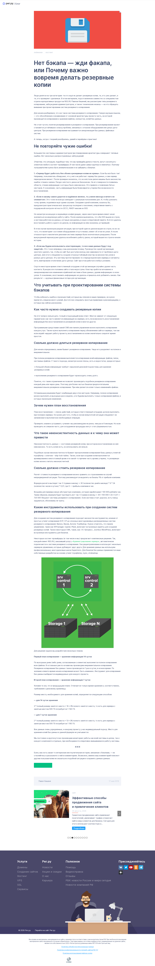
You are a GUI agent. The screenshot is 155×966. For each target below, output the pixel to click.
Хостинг (49, 52)
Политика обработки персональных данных (77, 947)
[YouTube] (131, 867)
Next (119, 813)
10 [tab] (87, 837)
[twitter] (126, 867)
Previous (36, 813)
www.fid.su (97, 960)
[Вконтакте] (121, 867)
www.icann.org (69, 960)
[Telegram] (141, 867)
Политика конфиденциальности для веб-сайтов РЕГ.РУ (77, 950)
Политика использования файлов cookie (77, 953)
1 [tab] (68, 837)
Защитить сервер (43, 765)
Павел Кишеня (45, 781)
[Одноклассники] (136, 867)
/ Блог (17, 3)
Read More (78, 828)
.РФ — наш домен (58, 960)
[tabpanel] (77, 811)
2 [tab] (70, 837)
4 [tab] (74, 837)
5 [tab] (76, 837)
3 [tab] (72, 837)
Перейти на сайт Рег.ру (45, 930)
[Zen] (121, 872)
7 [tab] (80, 837)
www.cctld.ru (82, 959)
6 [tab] (78, 837)
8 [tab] (82, 837)
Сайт (74, 793)
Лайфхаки (38, 52)
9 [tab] (84, 837)
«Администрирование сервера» (86, 541)
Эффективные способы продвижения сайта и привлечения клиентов (90, 802)
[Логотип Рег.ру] (8, 4)
